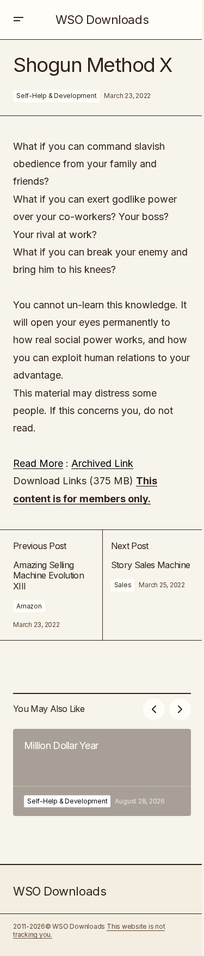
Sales (123, 585)
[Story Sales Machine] (146, 585)
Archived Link (102, 463)
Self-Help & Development (56, 96)
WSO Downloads (102, 20)
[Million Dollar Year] (102, 773)
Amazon (29, 606)
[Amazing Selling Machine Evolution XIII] (57, 585)
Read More (38, 463)
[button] (18, 19)
